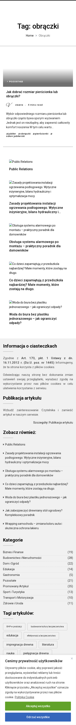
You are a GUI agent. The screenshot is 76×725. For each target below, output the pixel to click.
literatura (48, 644)
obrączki (25, 134)
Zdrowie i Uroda (13, 603)
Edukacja (9, 569)
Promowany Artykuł (16, 586)
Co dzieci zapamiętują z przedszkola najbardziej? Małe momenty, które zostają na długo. (36, 284)
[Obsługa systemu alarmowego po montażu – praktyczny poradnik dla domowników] (38, 230)
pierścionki (41, 134)
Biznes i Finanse (13, 552)
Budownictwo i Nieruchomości (22, 557)
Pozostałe (16, 81)
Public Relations (21, 169)
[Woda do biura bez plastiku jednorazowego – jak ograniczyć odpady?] (38, 304)
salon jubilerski (15, 136)
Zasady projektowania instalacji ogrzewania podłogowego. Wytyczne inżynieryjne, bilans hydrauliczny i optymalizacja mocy (36, 210)
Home (30, 35)
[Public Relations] (21, 161)
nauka (10, 653)
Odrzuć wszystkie (38, 717)
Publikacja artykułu (61, 422)
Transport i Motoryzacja (18, 597)
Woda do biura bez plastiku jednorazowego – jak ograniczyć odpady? (33, 318)
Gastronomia (11, 575)
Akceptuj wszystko (38, 706)
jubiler (12, 134)
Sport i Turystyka (14, 592)
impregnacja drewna (19, 644)
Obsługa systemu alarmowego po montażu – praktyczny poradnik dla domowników (35, 246)
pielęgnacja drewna (36, 653)
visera (19, 105)
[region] (38, 690)
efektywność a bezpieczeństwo (41, 636)
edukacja (12, 635)
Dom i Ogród (11, 563)
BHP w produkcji (14, 626)
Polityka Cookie (24, 697)
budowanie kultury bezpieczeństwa (47, 626)
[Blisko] (71, 658)
